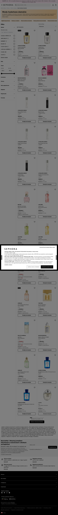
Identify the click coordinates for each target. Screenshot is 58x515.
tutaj (14, 252)
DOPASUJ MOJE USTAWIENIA (33, 266)
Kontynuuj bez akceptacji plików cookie (47, 247)
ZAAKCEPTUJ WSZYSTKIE (47, 266)
